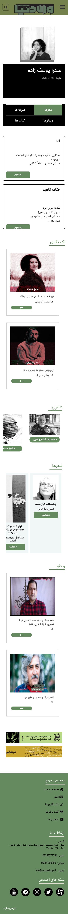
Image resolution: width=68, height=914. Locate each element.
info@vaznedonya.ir (46, 870)
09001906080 (48, 863)
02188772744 (49, 855)
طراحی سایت (9, 908)
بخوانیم (18, 174)
